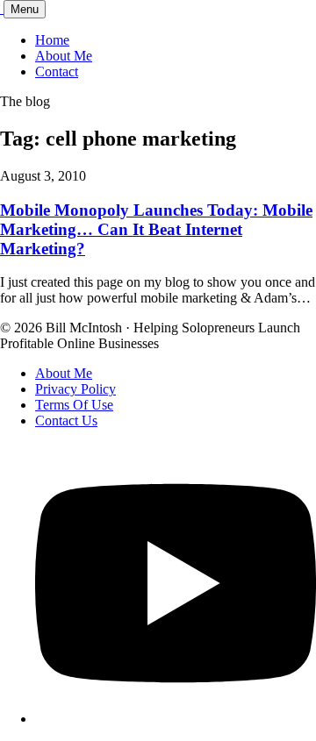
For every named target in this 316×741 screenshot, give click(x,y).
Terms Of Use (74, 404)
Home (52, 39)
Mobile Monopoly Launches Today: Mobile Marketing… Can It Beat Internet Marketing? (156, 229)
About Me (63, 55)
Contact (56, 71)
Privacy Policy (75, 388)
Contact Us (66, 420)
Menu (25, 9)
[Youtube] (175, 718)
